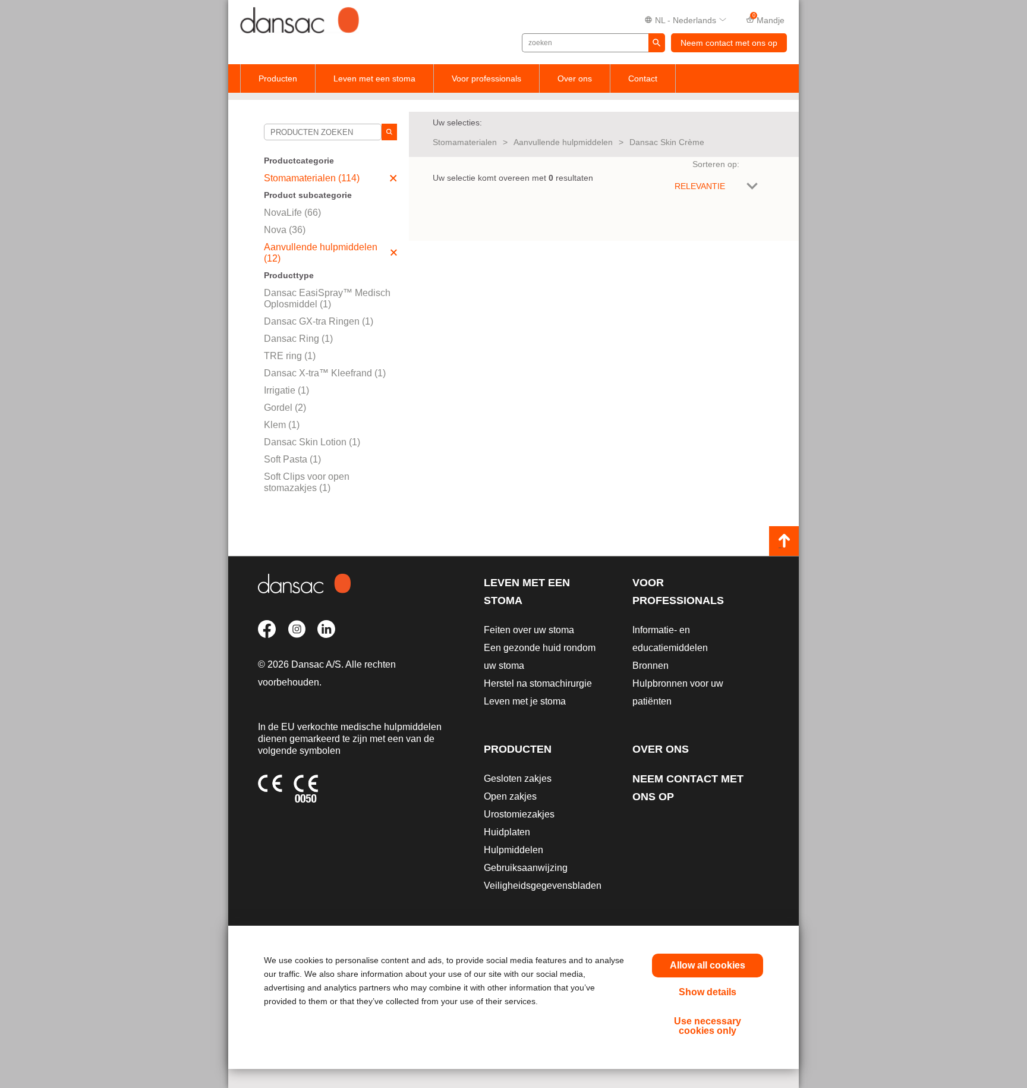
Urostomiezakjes (519, 814)
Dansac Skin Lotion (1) (312, 442)
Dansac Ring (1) (298, 339)
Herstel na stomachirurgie (538, 683)
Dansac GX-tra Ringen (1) (318, 321)
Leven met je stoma (525, 701)
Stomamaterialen (465, 142)
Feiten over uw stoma (529, 630)
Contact (642, 78)
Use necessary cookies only (707, 1026)
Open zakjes (510, 796)
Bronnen (650, 666)
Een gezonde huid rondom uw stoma (540, 657)
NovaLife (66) (292, 212)
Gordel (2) (285, 408)
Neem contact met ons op (729, 43)
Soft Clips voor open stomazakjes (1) (306, 482)
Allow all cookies (707, 965)
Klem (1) (282, 425)
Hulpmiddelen (513, 850)
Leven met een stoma (374, 78)
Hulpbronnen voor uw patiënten (677, 692)
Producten (278, 78)
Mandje (768, 19)
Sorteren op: (715, 164)
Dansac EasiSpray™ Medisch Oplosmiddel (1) (327, 298)
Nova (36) (284, 230)
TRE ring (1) (290, 356)
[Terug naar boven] (784, 541)
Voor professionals (486, 78)
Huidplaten (507, 832)
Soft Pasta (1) (292, 459)
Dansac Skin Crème (666, 142)
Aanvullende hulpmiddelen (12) (320, 252)
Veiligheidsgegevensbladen (542, 886)
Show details (707, 992)
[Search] (389, 132)
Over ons (574, 78)
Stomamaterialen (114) (312, 178)
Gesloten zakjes (518, 778)
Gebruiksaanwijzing (526, 868)
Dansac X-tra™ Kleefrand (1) (325, 373)
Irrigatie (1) (286, 390)
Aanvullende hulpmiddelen (563, 142)
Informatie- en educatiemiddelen (670, 639)
